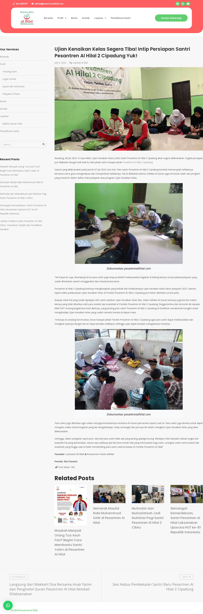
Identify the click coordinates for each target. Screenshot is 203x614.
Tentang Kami (9, 71)
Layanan (98, 18)
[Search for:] (23, 144)
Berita (74, 18)
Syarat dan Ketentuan (13, 86)
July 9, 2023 (60, 62)
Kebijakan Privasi (11, 93)
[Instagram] (183, 4)
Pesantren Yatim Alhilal (100, 454)
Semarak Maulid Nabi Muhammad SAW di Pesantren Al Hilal (109, 515)
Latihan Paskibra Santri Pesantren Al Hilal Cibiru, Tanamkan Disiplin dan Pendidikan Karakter (21, 225)
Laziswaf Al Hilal (74, 454)
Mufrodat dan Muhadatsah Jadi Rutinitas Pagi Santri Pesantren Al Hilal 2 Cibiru (148, 518)
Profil (60, 18)
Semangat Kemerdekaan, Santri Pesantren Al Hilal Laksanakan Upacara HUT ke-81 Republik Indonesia (185, 520)
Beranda (48, 18)
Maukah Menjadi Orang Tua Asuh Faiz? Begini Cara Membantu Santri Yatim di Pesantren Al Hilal (69, 542)
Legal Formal (9, 78)
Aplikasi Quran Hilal (12, 123)
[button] (171, 18)
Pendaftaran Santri (121, 18)
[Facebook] (177, 4)
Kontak (86, 18)
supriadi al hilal (80, 62)
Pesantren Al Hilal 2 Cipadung (138, 162)
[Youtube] (188, 4)
